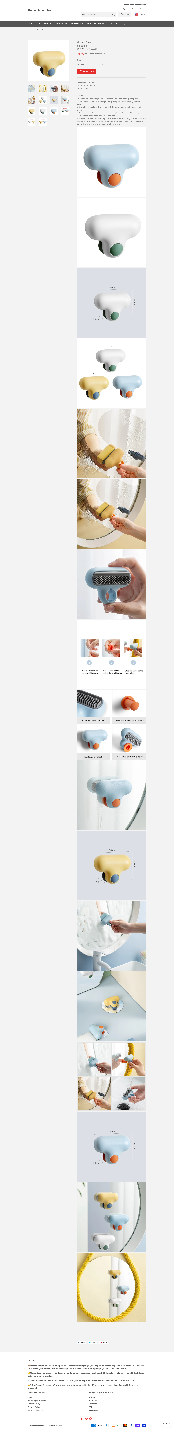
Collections (61, 24)
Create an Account (139, 9)
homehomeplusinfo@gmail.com (119, 1380)
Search (92, 1397)
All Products (77, 24)
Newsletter (94, 1410)
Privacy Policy (34, 1407)
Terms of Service (35, 1410)
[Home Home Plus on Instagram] (90, 1419)
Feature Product (44, 24)
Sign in (125, 9)
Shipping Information (37, 1400)
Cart (126, 14)
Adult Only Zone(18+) (96, 24)
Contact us (93, 1403)
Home (30, 24)
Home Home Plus (39, 10)
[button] (82, 46)
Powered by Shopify (56, 1425)
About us (113, 24)
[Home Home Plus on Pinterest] (86, 1419)
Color (79, 60)
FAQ (123, 24)
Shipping (80, 53)
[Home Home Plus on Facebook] (82, 1419)
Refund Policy (34, 1403)
